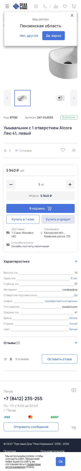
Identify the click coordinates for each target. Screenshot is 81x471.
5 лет (74, 278)
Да (75, 295)
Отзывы (12, 343)
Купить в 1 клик (23, 219)
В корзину (37, 208)
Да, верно (53, 35)
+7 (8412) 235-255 (23, 398)
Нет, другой (29, 35)
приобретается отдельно (61, 301)
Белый (73, 329)
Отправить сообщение (31, 427)
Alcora (73, 318)
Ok (61, 461)
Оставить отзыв (59, 359)
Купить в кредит (58, 219)
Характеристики (17, 261)
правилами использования (23, 465)
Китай (73, 324)
